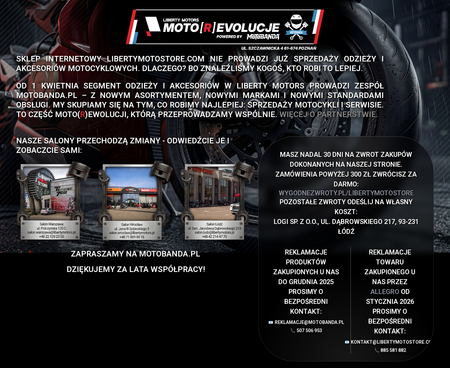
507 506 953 (309, 330)
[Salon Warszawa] (53, 200)
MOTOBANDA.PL (46, 95)
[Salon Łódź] (217, 200)
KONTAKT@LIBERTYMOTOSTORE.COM (389, 342)
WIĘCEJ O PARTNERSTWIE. (328, 114)
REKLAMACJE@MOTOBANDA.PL (307, 322)
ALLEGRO (385, 292)
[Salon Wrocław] (135, 200)
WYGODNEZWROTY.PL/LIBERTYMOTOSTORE (346, 193)
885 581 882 (393, 350)
